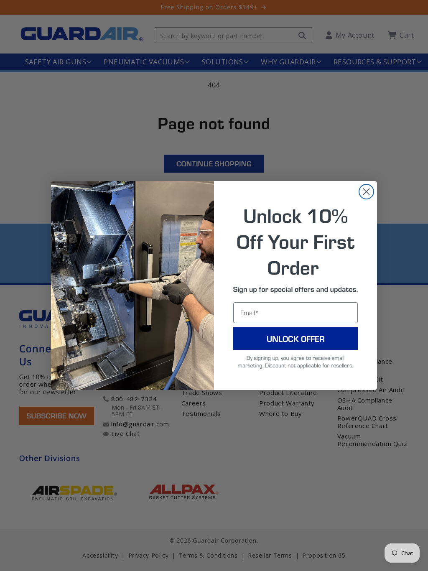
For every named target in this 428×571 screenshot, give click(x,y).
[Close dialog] (366, 191)
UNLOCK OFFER (296, 338)
